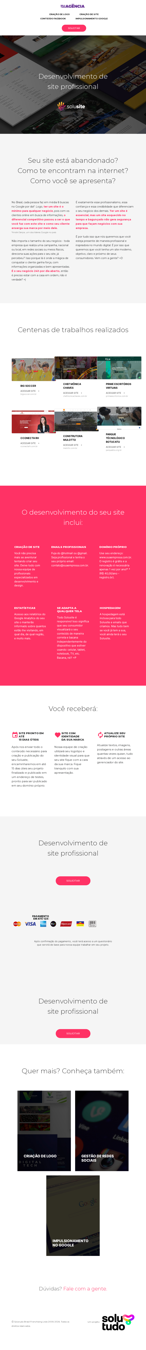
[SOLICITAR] (73, 884)
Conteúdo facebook (53, 18)
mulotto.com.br (70, 448)
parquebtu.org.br (114, 450)
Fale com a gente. (85, 1289)
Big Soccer (28, 385)
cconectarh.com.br (29, 446)
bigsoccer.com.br (28, 394)
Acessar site (29, 391)
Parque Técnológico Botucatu (115, 438)
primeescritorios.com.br (117, 396)
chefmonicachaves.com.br (75, 396)
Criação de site (89, 14)
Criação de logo (59, 14)
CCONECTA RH (29, 438)
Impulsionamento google (91, 18)
